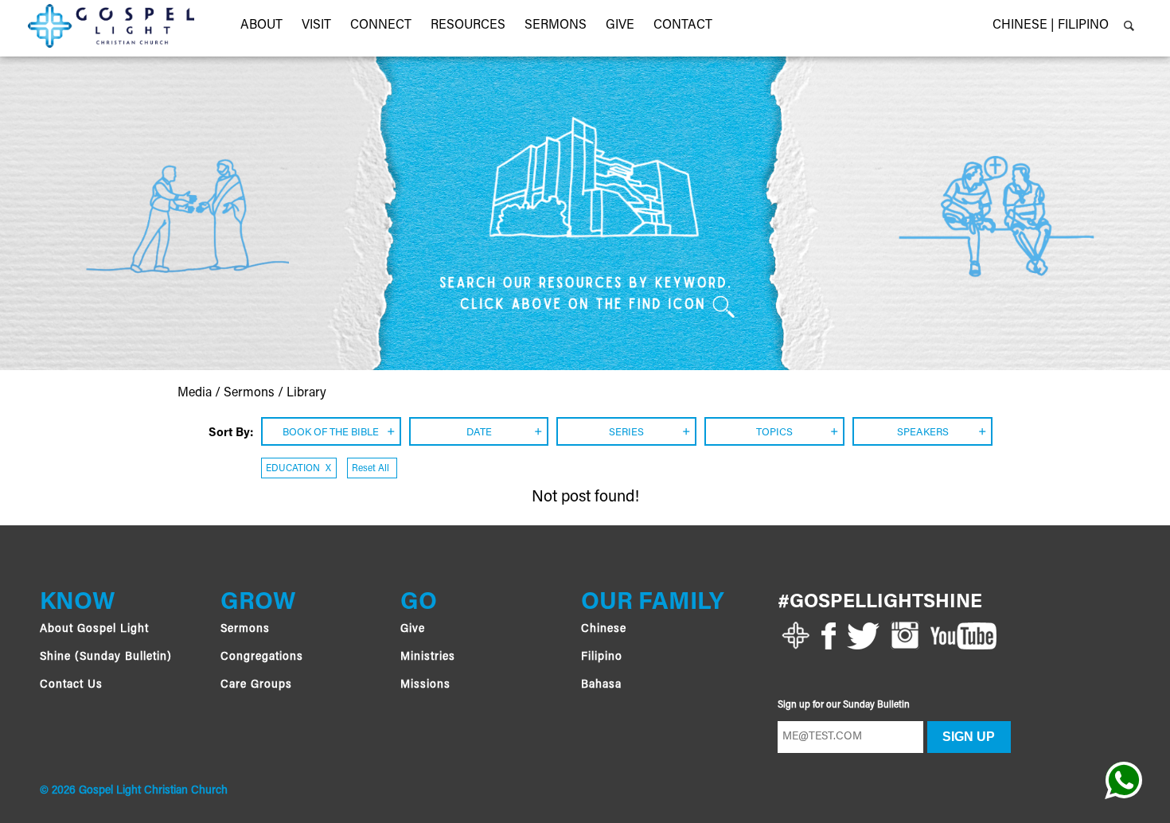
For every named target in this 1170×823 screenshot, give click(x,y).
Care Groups (256, 685)
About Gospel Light (94, 629)
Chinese (603, 629)
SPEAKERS (923, 432)
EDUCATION (298, 469)
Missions (425, 685)
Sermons (556, 25)
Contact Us (71, 685)
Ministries (427, 657)
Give (412, 629)
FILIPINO (1083, 25)
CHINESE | (1024, 25)
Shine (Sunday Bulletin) (106, 657)
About (261, 25)
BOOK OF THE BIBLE (331, 432)
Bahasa (601, 685)
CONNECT (380, 25)
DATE (479, 432)
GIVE (620, 25)
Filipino (601, 657)
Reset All (370, 469)
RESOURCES (468, 25)
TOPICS (774, 432)
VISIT (316, 25)
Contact (682, 25)
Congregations (261, 657)
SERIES (626, 432)
